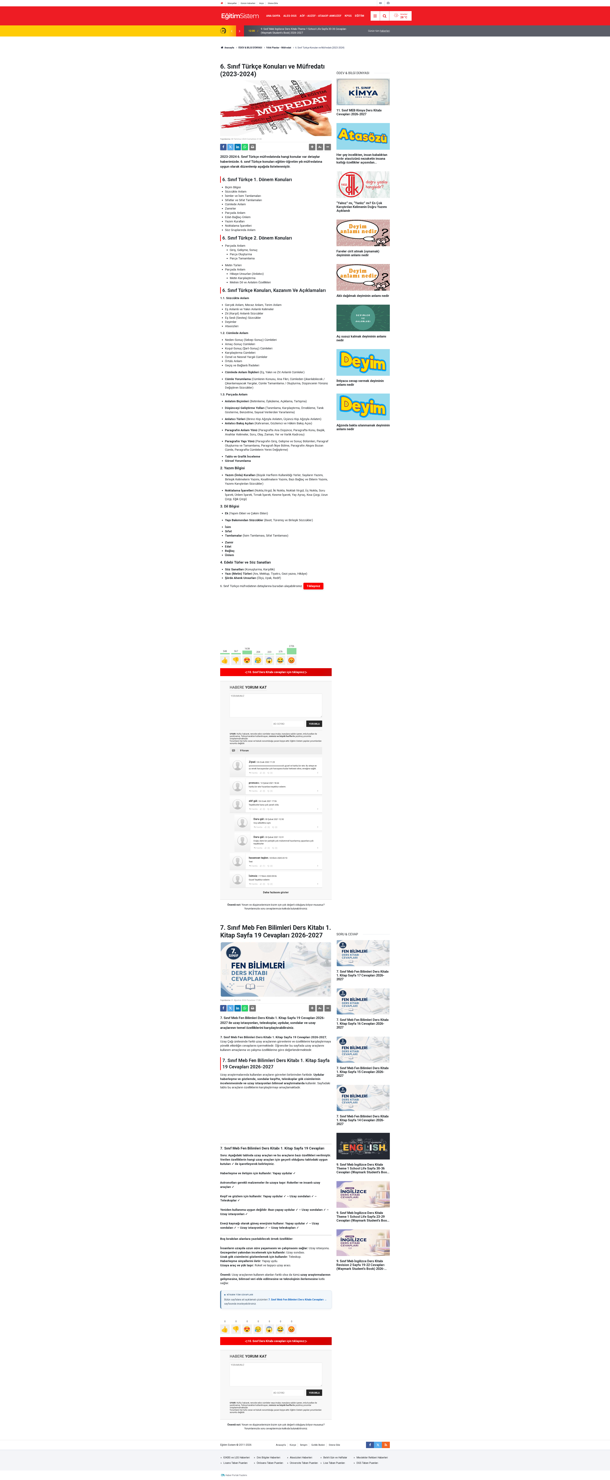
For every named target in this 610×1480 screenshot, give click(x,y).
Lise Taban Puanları (334, 1462)
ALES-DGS (290, 15)
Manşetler (232, 3)
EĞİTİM (359, 15)
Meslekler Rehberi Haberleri (372, 1457)
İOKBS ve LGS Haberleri (236, 1457)
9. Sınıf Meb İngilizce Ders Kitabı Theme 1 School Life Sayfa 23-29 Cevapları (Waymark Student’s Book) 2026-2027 (303, 30)
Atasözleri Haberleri (301, 1457)
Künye (293, 1445)
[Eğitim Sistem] (240, 15)
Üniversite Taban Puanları (304, 1462)
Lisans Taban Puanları (235, 1462)
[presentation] (232, 31)
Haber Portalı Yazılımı (236, 1475)
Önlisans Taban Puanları (270, 1462)
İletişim (303, 1445)
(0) (263, 773)
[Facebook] (223, 147)
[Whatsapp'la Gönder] (245, 147)
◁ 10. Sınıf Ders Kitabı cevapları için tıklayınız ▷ (276, 672)
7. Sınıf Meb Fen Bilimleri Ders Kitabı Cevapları (296, 1299)
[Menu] (375, 16)
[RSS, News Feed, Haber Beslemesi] (386, 1445)
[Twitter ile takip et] (378, 1445)
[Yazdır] (252, 147)
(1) (263, 866)
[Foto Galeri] (388, 3)
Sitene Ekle (273, 3)
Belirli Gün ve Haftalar (335, 1457)
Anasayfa (229, 47)
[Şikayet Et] (317, 773)
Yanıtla (254, 773)
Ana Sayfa (273, 15)
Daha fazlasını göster (276, 892)
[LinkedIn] (237, 147)
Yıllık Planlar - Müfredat (278, 47)
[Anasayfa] (222, 3)
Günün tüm (379, 30)
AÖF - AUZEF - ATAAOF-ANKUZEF (321, 15)
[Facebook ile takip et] (370, 1445)
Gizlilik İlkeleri (318, 1445)
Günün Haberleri (248, 3)
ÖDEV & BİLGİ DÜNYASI (250, 47)
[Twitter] (230, 147)
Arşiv (261, 3)
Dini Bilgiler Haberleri (268, 1457)
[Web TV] (380, 3)
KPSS (348, 15)
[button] (312, 147)
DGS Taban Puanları (367, 1462)
